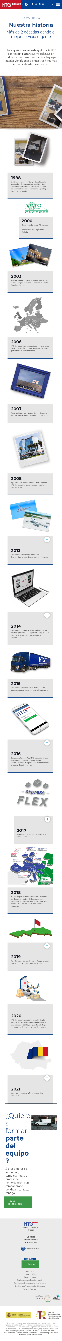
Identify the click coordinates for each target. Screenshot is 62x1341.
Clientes (31, 1237)
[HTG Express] (12, 4)
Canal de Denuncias (29, 1289)
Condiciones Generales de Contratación (30, 1280)
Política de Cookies (30, 1274)
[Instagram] (36, 4)
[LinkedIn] (39, 4)
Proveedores (31, 1239)
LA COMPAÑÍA (31, 18)
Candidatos (31, 1242)
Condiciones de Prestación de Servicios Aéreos (30, 1286)
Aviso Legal (30, 1271)
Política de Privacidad (30, 1277)
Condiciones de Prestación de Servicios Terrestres (30, 1283)
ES (50, 5)
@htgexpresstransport (33, 1248)
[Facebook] (33, 4)
